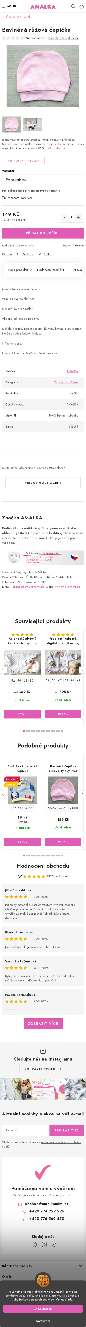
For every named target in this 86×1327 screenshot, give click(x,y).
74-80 (74, 808)
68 (25, 680)
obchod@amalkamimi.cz (46, 1204)
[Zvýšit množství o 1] (78, 217)
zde (70, 1300)
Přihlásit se (67, 1130)
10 (49, 731)
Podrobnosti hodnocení (63, 38)
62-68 (28, 808)
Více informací (57, 148)
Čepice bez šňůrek (66, 382)
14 (59, 731)
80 (32, 680)
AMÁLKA (78, 245)
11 (52, 731)
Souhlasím (45, 1309)
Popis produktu (18, 270)
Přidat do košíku (43, 233)
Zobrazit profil (40, 1069)
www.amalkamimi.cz (67, 587)
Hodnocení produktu (50, 270)
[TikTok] (54, 1244)
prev (3, 670)
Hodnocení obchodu (43, 866)
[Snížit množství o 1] (64, 217)
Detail (22, 714)
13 (57, 731)
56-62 (17, 808)
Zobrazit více (43, 1023)
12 (54, 731)
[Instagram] (44, 1244)
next (82, 670)
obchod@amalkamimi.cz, (29, 587)
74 (72, 680)
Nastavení (43, 1321)
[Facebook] (34, 1244)
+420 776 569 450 (46, 1218)
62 (60, 680)
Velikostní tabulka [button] (23, 161)
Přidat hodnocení (43, 483)
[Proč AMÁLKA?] (43, 557)
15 (62, 731)
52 (13, 680)
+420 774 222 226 (46, 1211)
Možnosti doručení (20, 198)
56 (19, 680)
